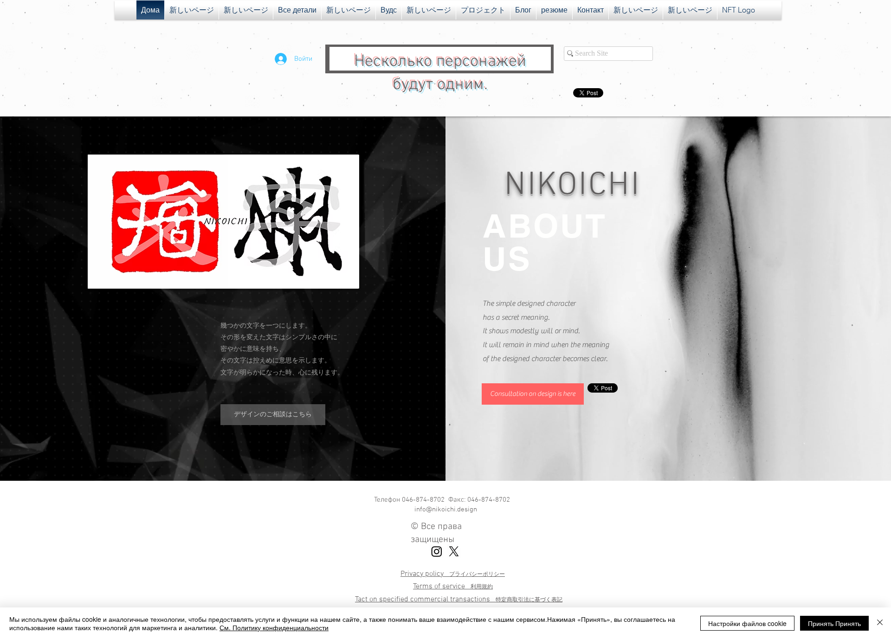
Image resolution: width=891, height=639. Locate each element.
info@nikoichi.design (445, 509)
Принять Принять (834, 623)
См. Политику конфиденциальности (274, 627)
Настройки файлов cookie (747, 623)
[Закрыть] (879, 623)
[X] (454, 551)
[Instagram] (437, 551)
